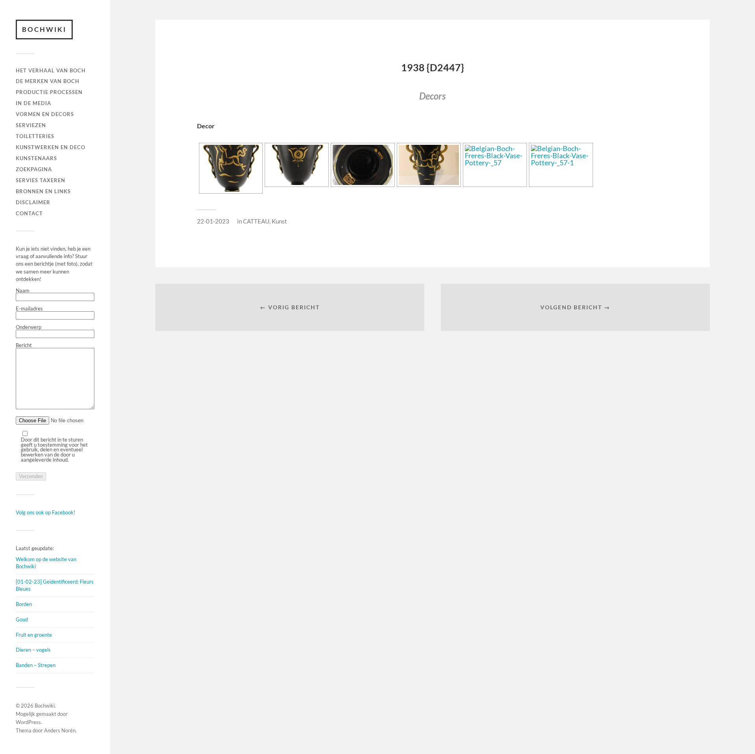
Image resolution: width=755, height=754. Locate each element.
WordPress (28, 722)
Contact (29, 213)
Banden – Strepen (35, 665)
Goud (22, 619)
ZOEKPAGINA (34, 169)
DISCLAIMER (33, 202)
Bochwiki (44, 29)
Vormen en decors (45, 114)
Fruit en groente (34, 635)
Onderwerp (28, 327)
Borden (24, 604)
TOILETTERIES (35, 136)
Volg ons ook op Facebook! (45, 512)
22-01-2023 (213, 221)
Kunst (279, 221)
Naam (22, 291)
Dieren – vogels (33, 650)
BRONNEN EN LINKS (43, 191)
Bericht (24, 345)
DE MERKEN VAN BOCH (47, 81)
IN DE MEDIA (33, 103)
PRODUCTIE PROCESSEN (49, 92)
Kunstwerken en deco (50, 147)
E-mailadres (29, 309)
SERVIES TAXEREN (40, 180)
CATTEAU (256, 221)
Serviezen (31, 125)
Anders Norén (60, 730)
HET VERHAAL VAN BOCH (51, 70)
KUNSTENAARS (36, 158)
